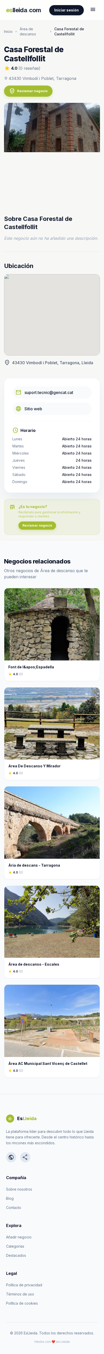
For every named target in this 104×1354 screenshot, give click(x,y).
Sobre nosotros (19, 1189)
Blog (10, 1198)
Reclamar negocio (28, 91)
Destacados (16, 1255)
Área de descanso (28, 31)
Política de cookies (22, 1303)
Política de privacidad (24, 1285)
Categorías (15, 1246)
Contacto (13, 1207)
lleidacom (23, 10)
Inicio (8, 31)
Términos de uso (20, 1294)
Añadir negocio (19, 1237)
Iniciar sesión (66, 10)
